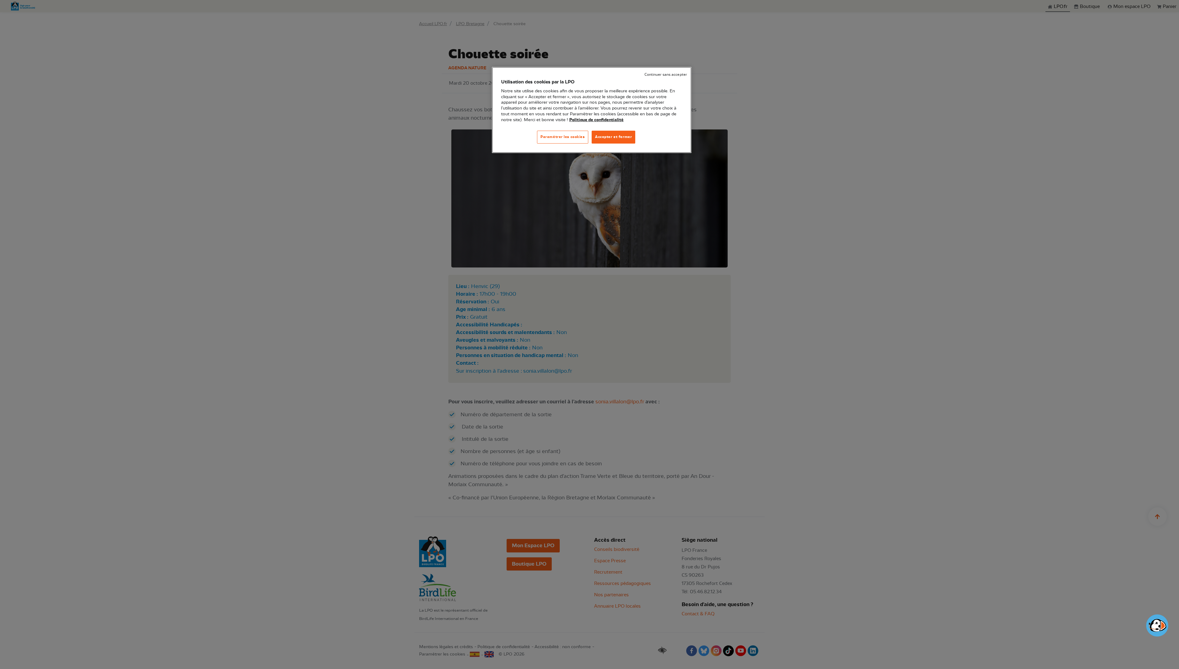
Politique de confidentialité (596, 119)
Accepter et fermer (613, 137)
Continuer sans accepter (665, 75)
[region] (591, 110)
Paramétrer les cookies (562, 137)
